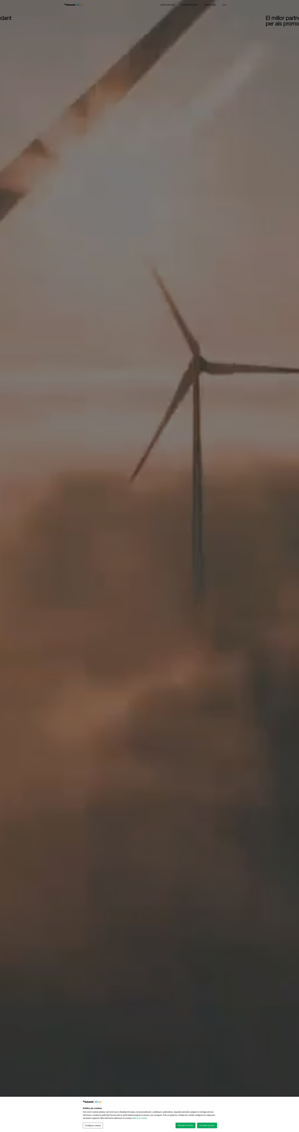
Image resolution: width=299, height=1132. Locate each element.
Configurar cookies (93, 1126)
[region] (149, 1114)
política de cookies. (140, 1118)
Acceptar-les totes (207, 1125)
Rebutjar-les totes (185, 1125)
